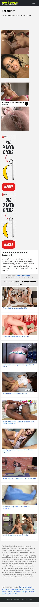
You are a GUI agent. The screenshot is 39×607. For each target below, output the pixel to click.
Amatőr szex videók (14, 592)
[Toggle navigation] (33, 3)
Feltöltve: (9, 277)
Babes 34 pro (6, 594)
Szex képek (6, 589)
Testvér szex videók (23, 276)
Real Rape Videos (17, 589)
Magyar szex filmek (28, 592)
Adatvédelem (29, 599)
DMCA (22, 599)
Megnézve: (25, 277)
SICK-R (14, 594)
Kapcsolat (9, 599)
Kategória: (11, 276)
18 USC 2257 (16, 599)
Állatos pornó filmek (25, 587)
